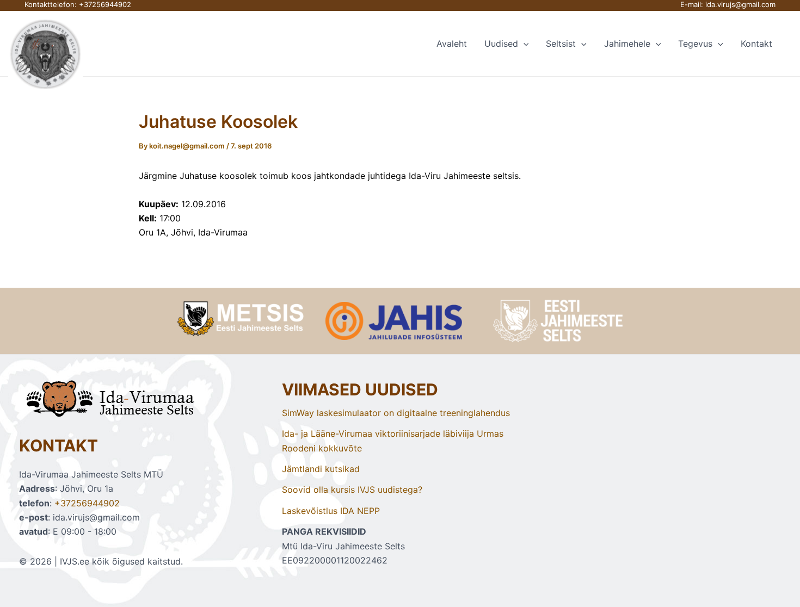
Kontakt (756, 43)
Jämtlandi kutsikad (321, 468)
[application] (523, 43)
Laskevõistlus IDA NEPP (331, 510)
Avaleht (451, 43)
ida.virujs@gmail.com (740, 4)
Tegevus (695, 43)
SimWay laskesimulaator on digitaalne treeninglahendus (396, 412)
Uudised (501, 43)
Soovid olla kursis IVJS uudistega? (352, 489)
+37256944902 (105, 4)
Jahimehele (627, 43)
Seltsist (561, 43)
